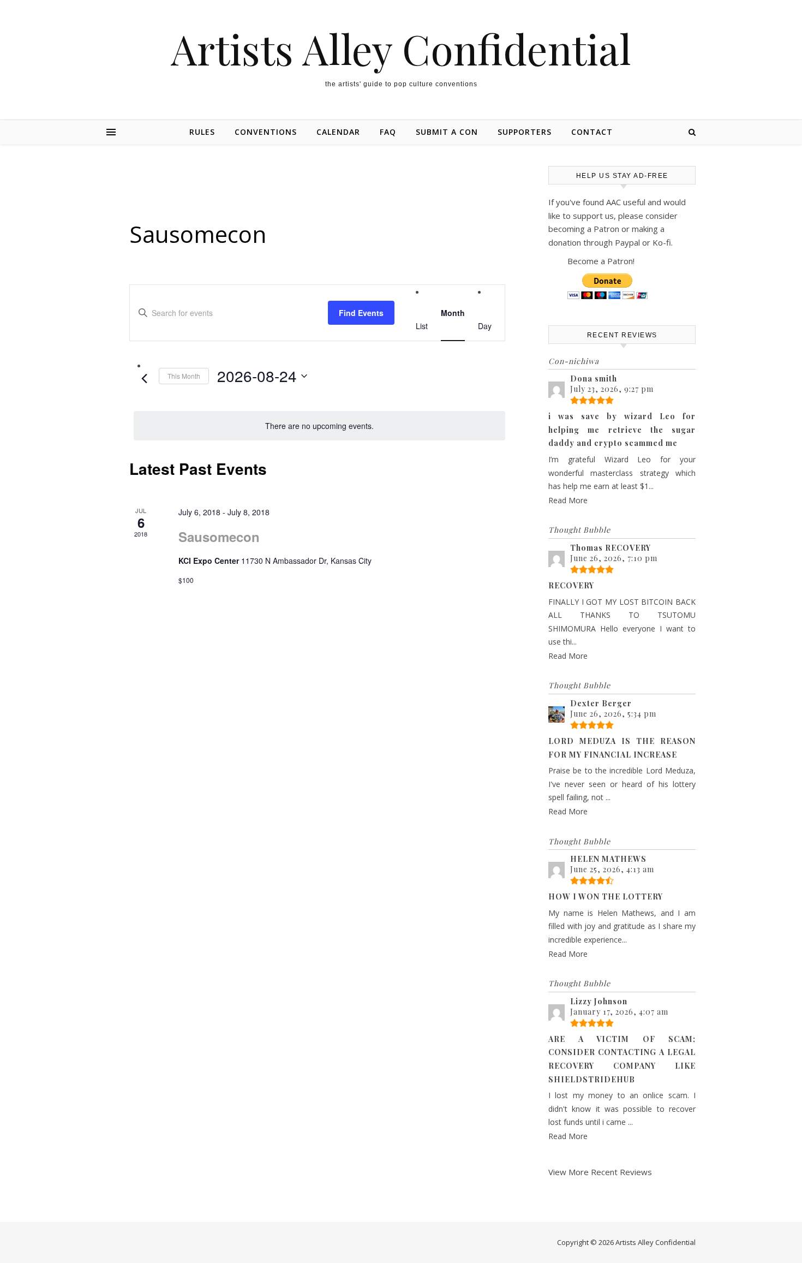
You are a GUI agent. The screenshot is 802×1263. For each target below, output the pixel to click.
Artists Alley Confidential (401, 48)
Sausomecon (219, 536)
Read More (568, 500)
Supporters (525, 132)
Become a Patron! (601, 260)
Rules (202, 132)
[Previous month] (144, 378)
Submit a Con (447, 132)
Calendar (338, 132)
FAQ (388, 132)
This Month (183, 375)
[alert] (319, 426)
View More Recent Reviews (600, 1171)
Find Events (361, 312)
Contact (592, 132)
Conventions (266, 132)
